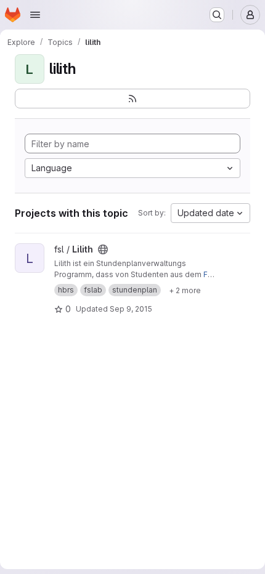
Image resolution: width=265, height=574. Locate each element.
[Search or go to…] (217, 14)
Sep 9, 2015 (131, 308)
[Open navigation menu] (35, 15)
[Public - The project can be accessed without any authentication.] (103, 249)
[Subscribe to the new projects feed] (132, 98)
